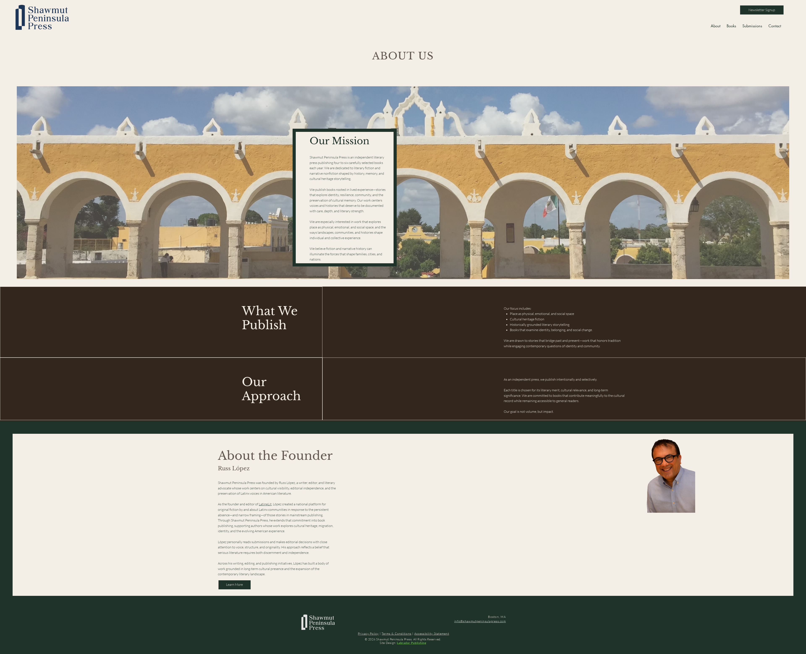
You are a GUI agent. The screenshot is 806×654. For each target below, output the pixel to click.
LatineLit (265, 504)
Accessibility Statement (431, 633)
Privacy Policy (368, 633)
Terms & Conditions (396, 633)
